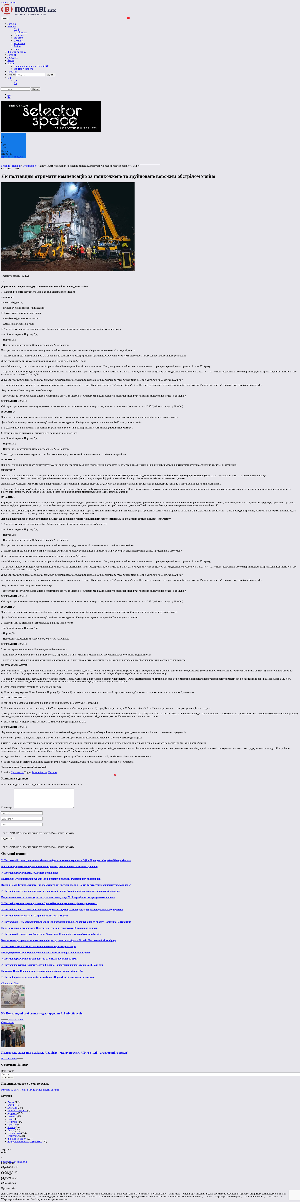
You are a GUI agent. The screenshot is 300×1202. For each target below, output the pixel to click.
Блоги (11, 63)
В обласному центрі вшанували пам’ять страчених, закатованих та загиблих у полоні (49, 866)
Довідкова (13, 57)
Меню (5, 18)
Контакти (54, 1089)
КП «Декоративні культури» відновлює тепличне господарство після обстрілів (45, 952)
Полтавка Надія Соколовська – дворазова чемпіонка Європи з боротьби (42, 971)
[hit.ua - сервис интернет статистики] (1, 1148)
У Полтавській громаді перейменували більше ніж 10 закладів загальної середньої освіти (51, 934)
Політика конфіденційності (34, 1089)
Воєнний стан (39, 772)
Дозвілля (18, 40)
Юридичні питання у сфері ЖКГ (31, 66)
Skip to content (8, 2)
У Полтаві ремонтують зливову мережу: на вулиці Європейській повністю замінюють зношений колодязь (60, 891)
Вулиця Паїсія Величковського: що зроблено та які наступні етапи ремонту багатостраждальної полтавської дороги (66, 885)
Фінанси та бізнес (17, 52)
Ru (15, 83)
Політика (19, 35)
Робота (17, 46)
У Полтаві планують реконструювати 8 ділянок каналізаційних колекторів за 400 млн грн (52, 965)
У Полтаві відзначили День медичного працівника (29, 872)
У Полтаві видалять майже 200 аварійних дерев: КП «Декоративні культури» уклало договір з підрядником (62, 909)
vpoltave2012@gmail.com (14, 1161)
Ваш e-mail (8, 1071)
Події (16, 29)
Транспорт (19, 43)
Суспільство (20, 32)
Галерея (12, 54)
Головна (12, 23)
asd (9, 77)
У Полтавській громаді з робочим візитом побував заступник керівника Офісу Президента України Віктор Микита (66, 860)
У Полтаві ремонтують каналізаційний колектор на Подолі (34, 915)
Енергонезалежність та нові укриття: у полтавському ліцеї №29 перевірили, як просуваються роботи (58, 897)
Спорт (17, 49)
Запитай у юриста (23, 68)
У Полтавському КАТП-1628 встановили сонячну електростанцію (38, 946)
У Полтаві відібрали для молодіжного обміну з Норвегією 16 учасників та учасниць (48, 977)
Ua (15, 80)
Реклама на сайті (10, 1089)
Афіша (11, 60)
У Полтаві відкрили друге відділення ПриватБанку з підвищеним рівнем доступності (49, 903)
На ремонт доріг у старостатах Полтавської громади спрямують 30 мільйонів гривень (49, 928)
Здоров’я (18, 37)
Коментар (7, 807)
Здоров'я (12, 1113)
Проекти (12, 71)
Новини (12, 26)
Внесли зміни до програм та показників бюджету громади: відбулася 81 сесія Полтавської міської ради (58, 940)
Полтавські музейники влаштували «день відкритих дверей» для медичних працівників (51, 878)
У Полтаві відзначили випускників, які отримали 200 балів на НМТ (39, 958)
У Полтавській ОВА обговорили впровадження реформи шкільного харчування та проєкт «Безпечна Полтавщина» (66, 922)
